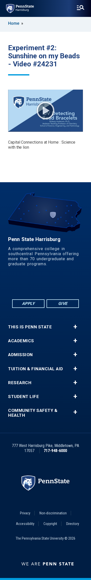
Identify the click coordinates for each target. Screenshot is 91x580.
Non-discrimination (53, 513)
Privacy (25, 513)
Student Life (23, 396)
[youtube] (58, 284)
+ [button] (75, 327)
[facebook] (19, 284)
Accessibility (25, 524)
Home (13, 23)
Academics (21, 340)
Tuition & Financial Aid (35, 368)
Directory (72, 524)
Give (62, 303)
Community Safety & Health (32, 413)
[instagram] (71, 284)
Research (19, 382)
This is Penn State (30, 327)
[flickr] (45, 284)
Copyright (50, 524)
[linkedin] (32, 284)
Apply (28, 303)
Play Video (45, 110)
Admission (20, 354)
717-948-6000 (55, 450)
